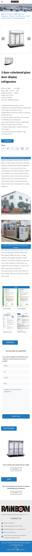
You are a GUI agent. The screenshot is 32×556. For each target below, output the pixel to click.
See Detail (15, 469)
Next (28, 38)
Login (16, 547)
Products (9, 14)
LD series (11, 16)
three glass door (20, 16)
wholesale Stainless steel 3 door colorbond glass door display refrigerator (15, 184)
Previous (3, 38)
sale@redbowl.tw (21, 529)
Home (4, 14)
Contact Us (7, 141)
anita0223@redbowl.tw (10, 529)
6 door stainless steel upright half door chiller (16, 465)
